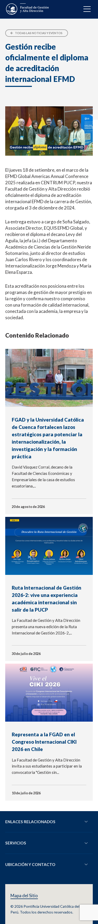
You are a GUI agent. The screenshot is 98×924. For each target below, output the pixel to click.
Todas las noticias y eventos (38, 33)
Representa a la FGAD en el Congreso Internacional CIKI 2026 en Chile (44, 742)
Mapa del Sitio (24, 895)
